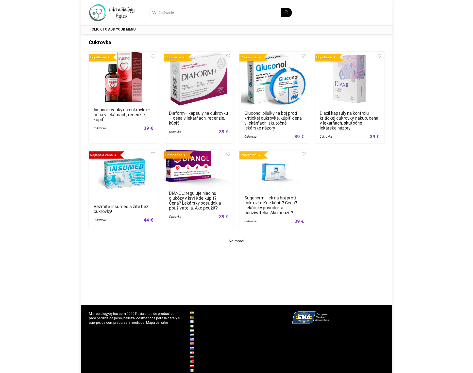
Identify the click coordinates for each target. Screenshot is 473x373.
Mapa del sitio (157, 322)
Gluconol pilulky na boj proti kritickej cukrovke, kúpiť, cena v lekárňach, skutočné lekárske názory (273, 120)
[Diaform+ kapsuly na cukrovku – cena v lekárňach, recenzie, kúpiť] (199, 55)
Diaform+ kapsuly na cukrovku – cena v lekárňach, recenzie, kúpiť (198, 118)
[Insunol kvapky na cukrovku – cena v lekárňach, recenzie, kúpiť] (123, 55)
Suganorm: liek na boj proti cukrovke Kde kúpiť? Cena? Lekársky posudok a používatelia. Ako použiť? (270, 205)
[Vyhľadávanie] (286, 12)
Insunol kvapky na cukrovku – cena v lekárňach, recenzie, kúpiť (122, 114)
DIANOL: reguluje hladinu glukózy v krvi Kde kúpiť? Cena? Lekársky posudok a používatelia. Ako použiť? (195, 201)
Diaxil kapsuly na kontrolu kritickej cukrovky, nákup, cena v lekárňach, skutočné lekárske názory (349, 120)
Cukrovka (100, 128)
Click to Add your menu (114, 29)
